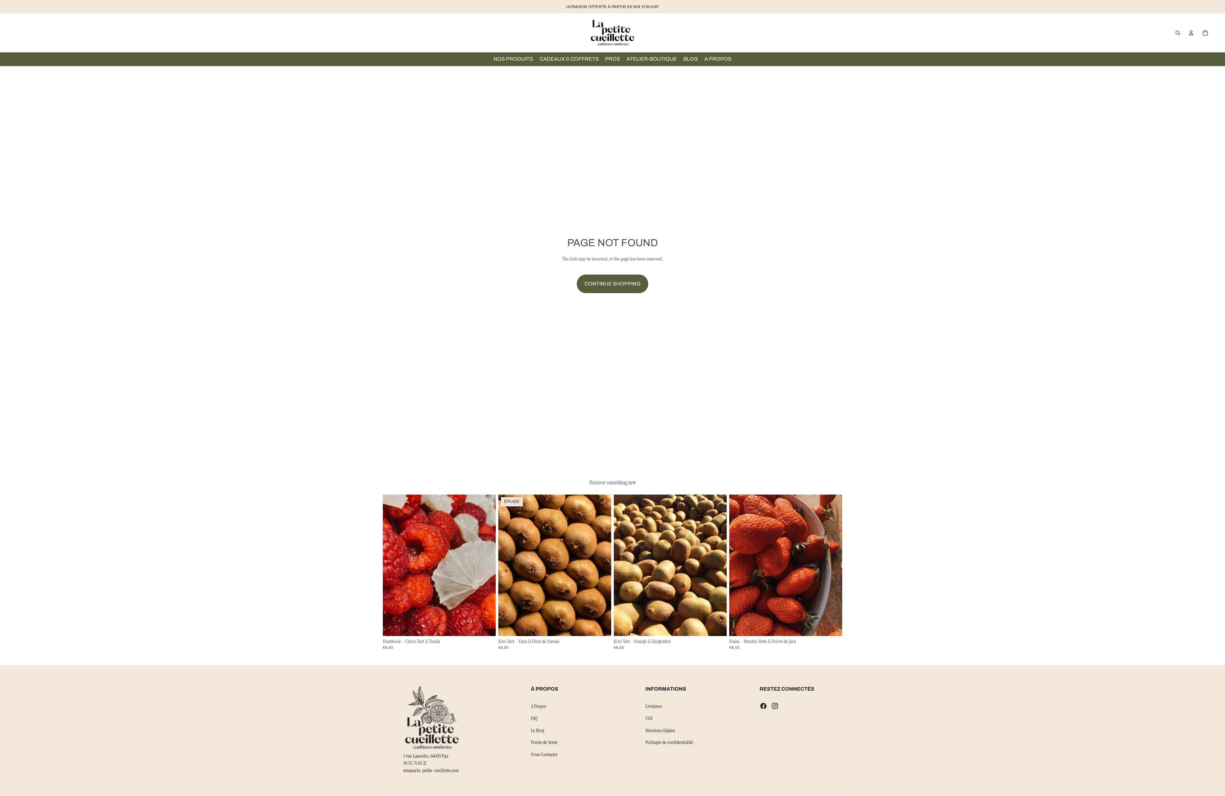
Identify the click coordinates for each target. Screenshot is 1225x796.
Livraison (653, 706)
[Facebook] (763, 706)
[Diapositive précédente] (392, 565)
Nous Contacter (544, 754)
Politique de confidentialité (669, 742)
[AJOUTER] (486, 626)
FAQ (534, 718)
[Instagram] (775, 706)
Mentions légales (660, 730)
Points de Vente (544, 742)
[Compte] (1191, 33)
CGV (649, 718)
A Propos (538, 706)
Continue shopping (612, 283)
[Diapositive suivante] (486, 565)
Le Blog (537, 730)
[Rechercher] (1178, 33)
